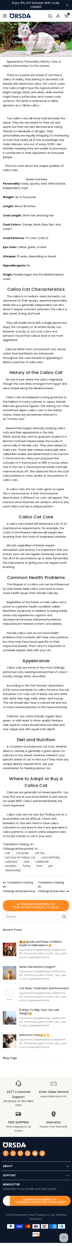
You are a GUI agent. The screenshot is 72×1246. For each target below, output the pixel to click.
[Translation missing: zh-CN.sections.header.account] (58, 16)
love (39, 866)
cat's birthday (50, 857)
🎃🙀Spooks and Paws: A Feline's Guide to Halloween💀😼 (40, 943)
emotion (11, 866)
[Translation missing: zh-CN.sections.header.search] (50, 16)
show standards (22, 690)
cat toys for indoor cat (20, 857)
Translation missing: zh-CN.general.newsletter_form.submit (40, 1201)
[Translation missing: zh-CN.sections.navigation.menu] (5, 15)
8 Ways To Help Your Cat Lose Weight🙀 (39, 1011)
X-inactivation (28, 463)
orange (17, 676)
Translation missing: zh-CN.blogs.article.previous (19, 887)
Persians (52, 690)
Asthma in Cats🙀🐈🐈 (34, 1035)
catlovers (11, 862)
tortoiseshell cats (44, 349)
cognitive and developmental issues (27, 617)
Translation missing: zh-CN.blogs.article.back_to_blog (36, 905)
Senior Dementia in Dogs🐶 (37, 967)
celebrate (42, 862)
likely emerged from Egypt (43, 384)
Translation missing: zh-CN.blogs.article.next (51, 887)
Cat (7, 853)
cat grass (22, 853)
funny (27, 866)
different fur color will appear (42, 498)
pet (50, 866)
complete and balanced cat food (31, 746)
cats (27, 862)
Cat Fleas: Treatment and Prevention (44, 988)
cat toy (40, 853)
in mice (28, 476)
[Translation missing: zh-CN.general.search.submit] (64, 917)
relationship (13, 870)
